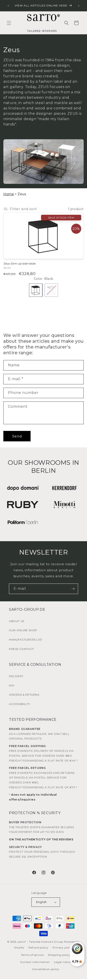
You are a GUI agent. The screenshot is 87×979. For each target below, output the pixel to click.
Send (17, 436)
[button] (9, 23)
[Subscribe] (73, 589)
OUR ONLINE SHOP (23, 630)
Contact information (35, 962)
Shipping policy (59, 954)
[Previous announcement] (8, 6)
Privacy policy (63, 947)
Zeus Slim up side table (19, 263)
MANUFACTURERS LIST (25, 639)
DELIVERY (16, 676)
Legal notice (62, 962)
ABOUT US (16, 621)
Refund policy (38, 947)
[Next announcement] (79, 6)
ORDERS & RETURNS (24, 694)
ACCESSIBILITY (19, 704)
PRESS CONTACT (21, 649)
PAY (11, 685)
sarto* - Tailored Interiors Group (40, 941)
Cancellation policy (45, 969)
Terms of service (32, 954)
